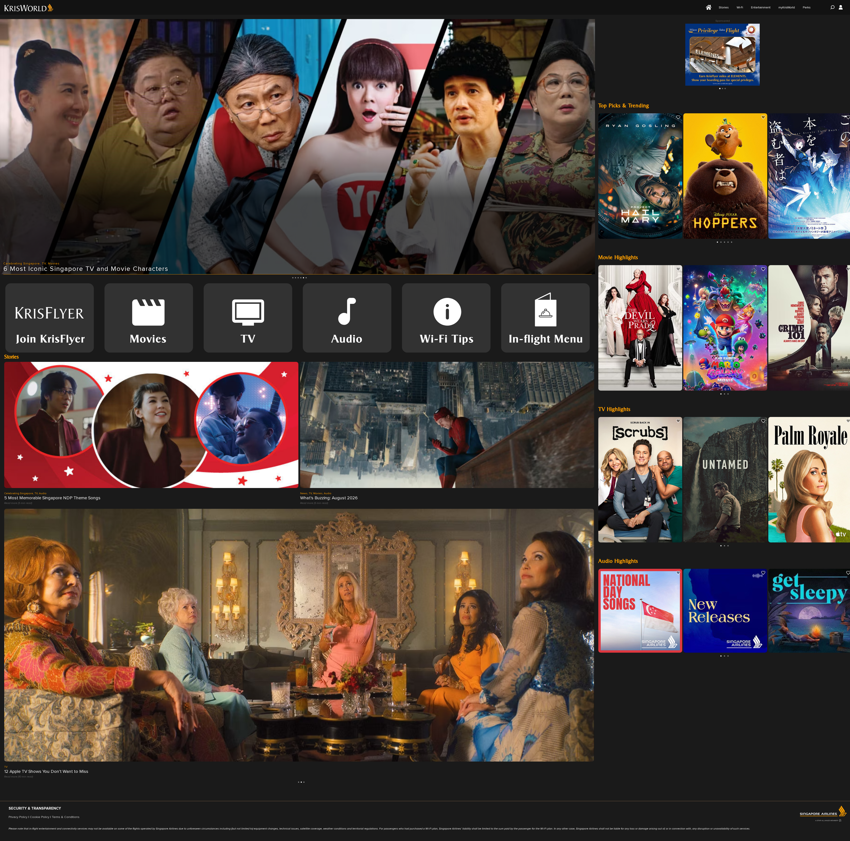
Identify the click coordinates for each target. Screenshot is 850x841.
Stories (724, 7)
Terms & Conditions (65, 817)
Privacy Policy (18, 817)
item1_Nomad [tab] (722, 88)
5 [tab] (303, 277)
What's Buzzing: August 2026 (329, 497)
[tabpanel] (297, 146)
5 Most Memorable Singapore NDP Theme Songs (52, 497)
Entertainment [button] (761, 7)
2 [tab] (295, 277)
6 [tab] (306, 277)
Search (831, 7)
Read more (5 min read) (18, 503)
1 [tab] (293, 277)
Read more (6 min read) (18, 776)
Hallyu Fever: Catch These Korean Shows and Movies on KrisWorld (68, 771)
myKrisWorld (787, 7)
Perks (807, 7)
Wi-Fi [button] (740, 7)
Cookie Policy (39, 817)
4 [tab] (301, 277)
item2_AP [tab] (725, 88)
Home (708, 7)
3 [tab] (298, 277)
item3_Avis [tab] (720, 88)
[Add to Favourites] (678, 117)
